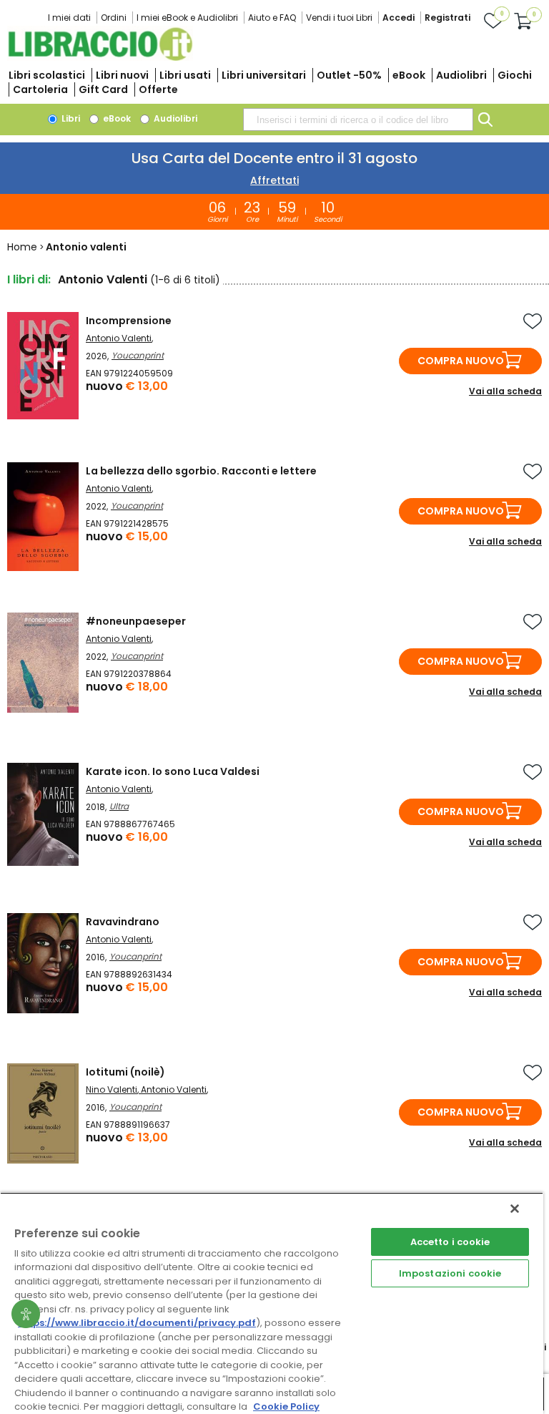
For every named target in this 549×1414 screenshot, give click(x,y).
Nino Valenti (111, 1089)
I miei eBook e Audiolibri (187, 17)
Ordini (114, 17)
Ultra (119, 806)
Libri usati (185, 75)
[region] (271, 1303)
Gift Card (103, 89)
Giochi (515, 75)
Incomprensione (129, 320)
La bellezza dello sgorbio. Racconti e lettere (201, 471)
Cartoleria (40, 89)
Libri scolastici (47, 75)
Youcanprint (138, 355)
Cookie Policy (286, 1406)
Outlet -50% (349, 75)
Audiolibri (461, 75)
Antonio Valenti (119, 338)
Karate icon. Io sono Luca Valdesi (172, 771)
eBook (408, 75)
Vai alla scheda (505, 391)
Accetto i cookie (450, 1242)
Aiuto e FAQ (272, 17)
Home (22, 247)
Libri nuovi (122, 75)
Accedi (398, 17)
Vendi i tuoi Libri (339, 17)
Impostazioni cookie (450, 1273)
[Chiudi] (514, 1208)
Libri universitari (264, 75)
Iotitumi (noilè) (125, 1072)
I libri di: (29, 279)
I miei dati (69, 17)
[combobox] (358, 119)
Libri (69, 118)
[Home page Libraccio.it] (100, 58)
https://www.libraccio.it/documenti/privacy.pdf (137, 1323)
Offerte (158, 89)
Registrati (447, 17)
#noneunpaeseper (136, 621)
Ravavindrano (122, 922)
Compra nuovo (460, 361)
